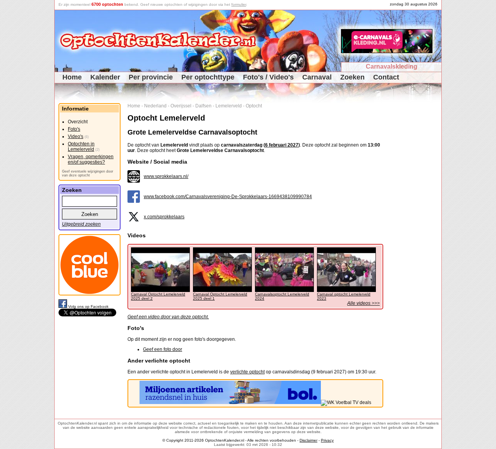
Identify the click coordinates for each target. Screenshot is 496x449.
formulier (238, 4)
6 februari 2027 (281, 145)
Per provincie (151, 77)
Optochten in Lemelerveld (81, 146)
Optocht (254, 106)
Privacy (327, 440)
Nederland (155, 106)
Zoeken (352, 77)
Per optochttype (207, 77)
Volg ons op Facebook (88, 306)
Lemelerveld (228, 106)
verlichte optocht (247, 372)
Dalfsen (203, 106)
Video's (75, 136)
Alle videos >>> (363, 303)
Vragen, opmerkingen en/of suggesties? (91, 159)
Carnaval (317, 77)
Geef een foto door (162, 349)
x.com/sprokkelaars (164, 216)
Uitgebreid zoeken (81, 224)
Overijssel (180, 106)
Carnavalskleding (391, 66)
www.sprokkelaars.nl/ (166, 176)
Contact (386, 77)
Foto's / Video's (268, 77)
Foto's (74, 129)
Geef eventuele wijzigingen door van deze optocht (87, 173)
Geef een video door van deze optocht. (168, 316)
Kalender (105, 77)
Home (72, 77)
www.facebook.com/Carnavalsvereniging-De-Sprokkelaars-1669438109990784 (228, 196)
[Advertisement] (415, 219)
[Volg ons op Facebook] (63, 306)
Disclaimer (308, 440)
